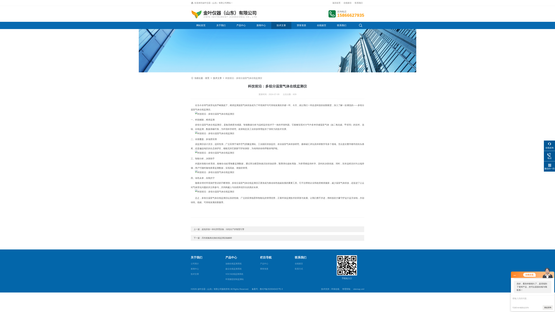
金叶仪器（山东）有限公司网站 (216, 3)
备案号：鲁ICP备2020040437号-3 (267, 289)
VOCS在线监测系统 (234, 274)
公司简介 (195, 263)
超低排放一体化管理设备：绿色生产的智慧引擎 (223, 229)
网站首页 (201, 25)
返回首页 (336, 3)
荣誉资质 (301, 25)
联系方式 (299, 269)
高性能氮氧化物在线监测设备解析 (217, 238)
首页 (207, 78)
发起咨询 (547, 308)
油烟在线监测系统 (233, 263)
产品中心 (241, 25)
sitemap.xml (358, 289)
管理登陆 (346, 289)
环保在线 (335, 289)
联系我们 (359, 3)
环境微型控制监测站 (234, 279)
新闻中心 (261, 25)
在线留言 (348, 3)
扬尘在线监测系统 (233, 269)
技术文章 (281, 25)
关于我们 (221, 25)
